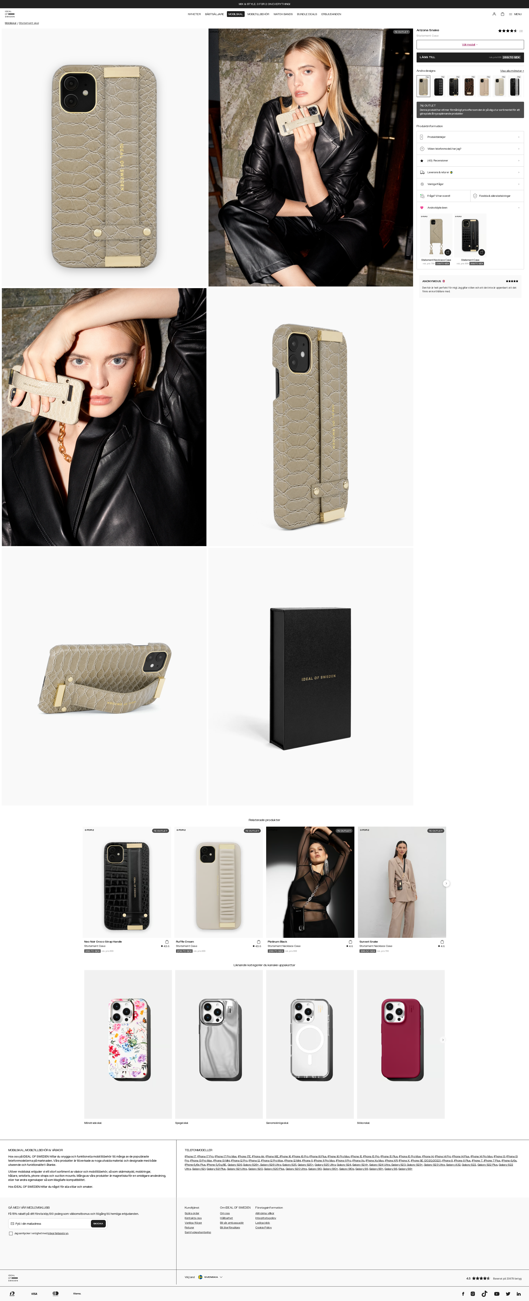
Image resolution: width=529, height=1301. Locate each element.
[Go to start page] (9, 14)
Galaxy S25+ (305, 1164)
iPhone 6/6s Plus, (195, 1164)
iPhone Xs (358, 1160)
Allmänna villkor (264, 1213)
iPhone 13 (499, 1156)
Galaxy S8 (391, 1168)
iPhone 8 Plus (462, 1160)
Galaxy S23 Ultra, (435, 1164)
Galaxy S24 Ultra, (380, 1164)
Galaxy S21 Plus (216, 1168)
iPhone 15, (356, 1156)
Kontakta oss (193, 1218)
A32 (458, 1164)
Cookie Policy (263, 1227)
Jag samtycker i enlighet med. (41, 1233)
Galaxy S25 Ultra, (325, 1164)
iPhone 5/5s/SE (216, 1164)
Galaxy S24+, (360, 1164)
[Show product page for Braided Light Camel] (484, 86)
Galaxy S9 (361, 1168)
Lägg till (470, 57)
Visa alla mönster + (512, 70)
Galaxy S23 (398, 1164)
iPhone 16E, (273, 1156)
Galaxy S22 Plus (488, 1164)
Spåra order (192, 1213)
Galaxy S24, (344, 1164)
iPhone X (404, 1160)
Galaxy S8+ (405, 1168)
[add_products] (447, 252)
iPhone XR (391, 1160)
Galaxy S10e (346, 1168)
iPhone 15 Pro (371, 1156)
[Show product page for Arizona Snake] (423, 86)
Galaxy (450, 1164)
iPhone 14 (428, 1156)
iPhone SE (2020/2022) (426, 1160)
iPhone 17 (190, 1156)
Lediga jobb (262, 1222)
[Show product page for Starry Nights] (515, 86)
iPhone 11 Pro (343, 1160)
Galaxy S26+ (251, 1164)
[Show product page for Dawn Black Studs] (439, 86)
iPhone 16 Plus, (318, 1156)
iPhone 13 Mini (221, 1160)
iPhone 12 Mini (292, 1160)
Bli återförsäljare (230, 1227)
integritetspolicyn (58, 1233)
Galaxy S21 (198, 1168)
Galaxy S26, (235, 1164)
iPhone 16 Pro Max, (339, 1156)
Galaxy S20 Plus (274, 1168)
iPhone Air (258, 1156)
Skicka (98, 1224)
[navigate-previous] (446, 883)
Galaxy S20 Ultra (296, 1168)
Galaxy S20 (255, 1168)
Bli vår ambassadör (232, 1222)
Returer (189, 1227)
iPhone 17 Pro (205, 1156)
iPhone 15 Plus (389, 1156)
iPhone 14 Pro (443, 1156)
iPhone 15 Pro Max (410, 1156)
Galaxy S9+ (376, 1168)
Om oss (225, 1213)
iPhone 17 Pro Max (226, 1156)
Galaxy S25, (289, 1164)
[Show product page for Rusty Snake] (469, 86)
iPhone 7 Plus (491, 1160)
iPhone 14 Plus (460, 1156)
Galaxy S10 (315, 1168)
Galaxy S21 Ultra (237, 1168)
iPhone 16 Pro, (300, 1156)
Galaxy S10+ (330, 1168)
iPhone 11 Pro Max (324, 1160)
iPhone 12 (254, 1160)
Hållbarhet (226, 1218)
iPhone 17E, (244, 1156)
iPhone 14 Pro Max (482, 1156)
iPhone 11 (307, 1160)
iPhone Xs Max (375, 1160)
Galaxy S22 (469, 1164)
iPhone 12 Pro (239, 1160)
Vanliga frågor (193, 1222)
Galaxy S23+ (414, 1164)
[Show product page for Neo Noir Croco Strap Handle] (454, 86)
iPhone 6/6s (509, 1160)
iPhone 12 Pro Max (272, 1160)
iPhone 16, (286, 1156)
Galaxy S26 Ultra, (271, 1164)
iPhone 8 (447, 1160)
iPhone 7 (477, 1160)
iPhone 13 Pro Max (201, 1160)
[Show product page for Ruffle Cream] (499, 86)
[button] (494, 1278)
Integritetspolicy (265, 1218)
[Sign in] (494, 14)
